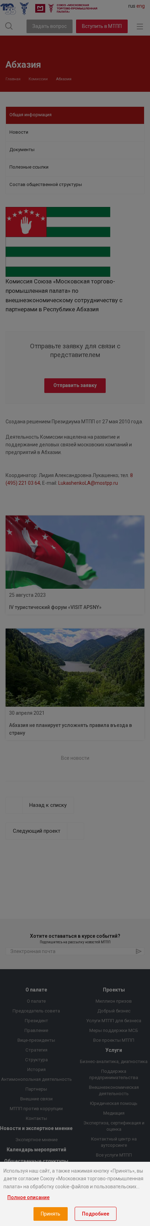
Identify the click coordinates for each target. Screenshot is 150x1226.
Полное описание (28, 1197)
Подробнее (95, 1214)
